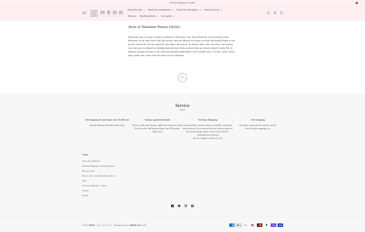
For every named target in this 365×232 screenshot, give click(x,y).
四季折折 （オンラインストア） (101, 225)
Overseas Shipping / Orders (94, 186)
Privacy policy (88, 171)
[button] (84, 13)
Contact (85, 191)
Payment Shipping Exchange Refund (98, 166)
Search (85, 195)
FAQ (84, 181)
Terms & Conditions (91, 161)
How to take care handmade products (98, 176)
